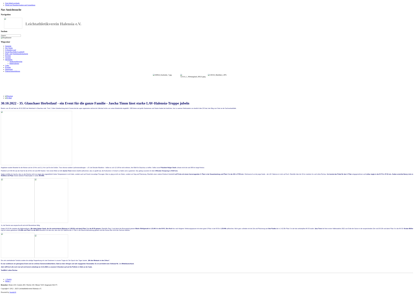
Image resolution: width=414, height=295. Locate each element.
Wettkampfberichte (15, 61)
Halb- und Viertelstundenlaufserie (16, 54)
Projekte (8, 56)
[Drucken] (9, 96)
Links (7, 65)
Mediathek (8, 60)
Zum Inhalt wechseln (12, 3)
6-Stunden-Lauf (10, 50)
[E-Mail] (8, 98)
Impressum (9, 69)
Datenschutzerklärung (12, 71)
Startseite (8, 46)
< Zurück (8, 279)
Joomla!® (12, 292)
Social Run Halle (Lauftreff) (14, 52)
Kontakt (8, 67)
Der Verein (9, 48)
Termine (8, 58)
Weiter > (8, 281)
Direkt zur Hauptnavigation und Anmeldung (20, 5)
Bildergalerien (14, 63)
